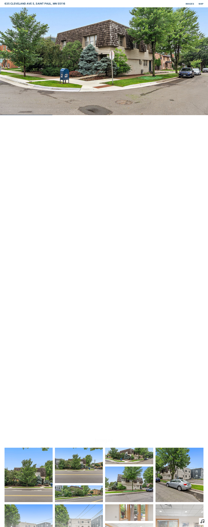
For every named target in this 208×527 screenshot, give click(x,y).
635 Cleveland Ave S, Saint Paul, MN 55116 (35, 3)
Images (190, 4)
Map (201, 4)
